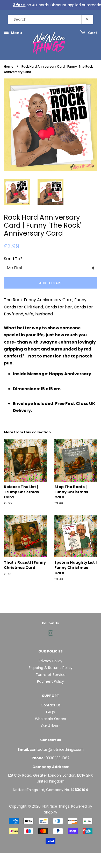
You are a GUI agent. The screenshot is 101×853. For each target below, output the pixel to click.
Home (8, 66)
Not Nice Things (55, 806)
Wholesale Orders (50, 718)
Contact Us (51, 705)
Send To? (13, 259)
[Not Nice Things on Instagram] (50, 634)
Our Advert (50, 725)
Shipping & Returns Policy (50, 667)
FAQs (50, 712)
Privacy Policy (50, 661)
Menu (16, 32)
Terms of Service (51, 674)
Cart (92, 32)
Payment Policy (50, 681)
